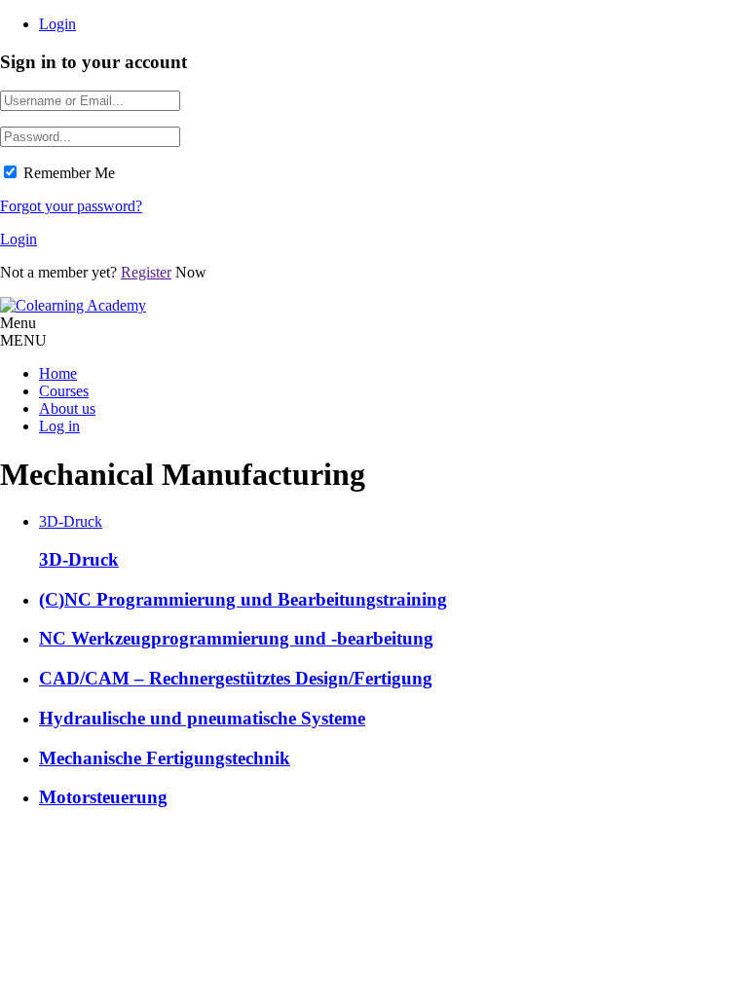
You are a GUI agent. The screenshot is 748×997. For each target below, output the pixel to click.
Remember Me (69, 173)
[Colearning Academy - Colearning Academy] (73, 305)
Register (146, 272)
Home (58, 373)
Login (57, 24)
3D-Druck (70, 521)
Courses (64, 391)
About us (67, 408)
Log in (59, 426)
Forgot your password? (71, 206)
